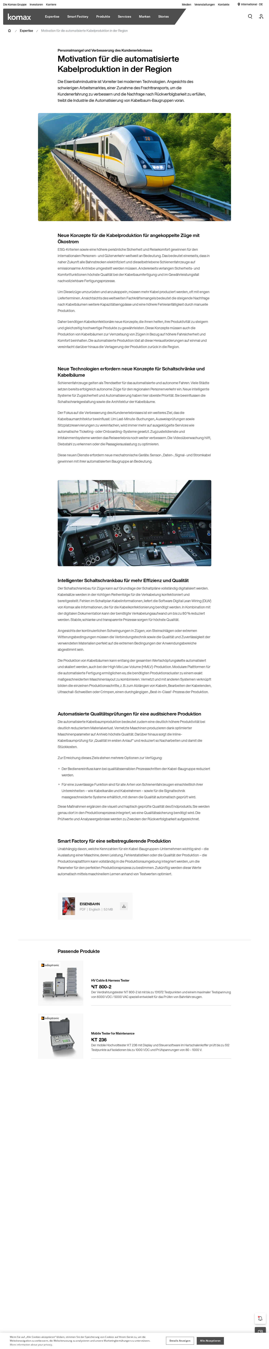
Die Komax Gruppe (15, 4)
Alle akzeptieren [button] (210, 1340)
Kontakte (223, 4)
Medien (186, 4)
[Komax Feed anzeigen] (260, 1318)
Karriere (51, 4)
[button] (180, 1340)
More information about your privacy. (31, 1344)
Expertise (26, 30)
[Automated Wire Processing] (19, 17)
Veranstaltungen (204, 4)
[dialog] (134, 1341)
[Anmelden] (261, 16)
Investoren (36, 4)
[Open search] (250, 16)
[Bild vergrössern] (224, 214)
